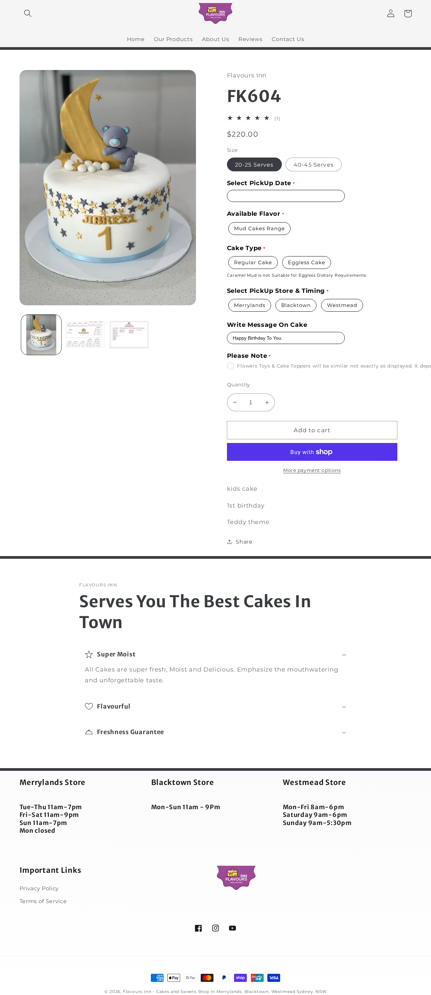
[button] (28, 13)
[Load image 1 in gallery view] (41, 335)
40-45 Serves (314, 164)
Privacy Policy (39, 888)
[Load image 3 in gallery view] (129, 335)
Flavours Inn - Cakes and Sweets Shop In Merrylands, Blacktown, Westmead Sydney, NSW (225, 991)
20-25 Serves (254, 164)
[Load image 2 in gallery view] (85, 335)
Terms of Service (43, 901)
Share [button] (244, 541)
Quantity (238, 385)
